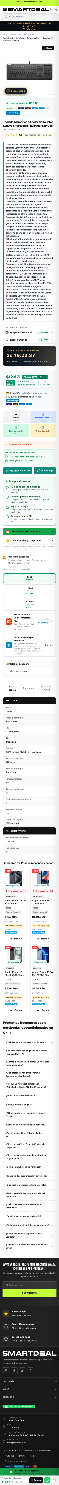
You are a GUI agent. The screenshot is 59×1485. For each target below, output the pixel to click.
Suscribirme (29, 1293)
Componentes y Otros (27, 34)
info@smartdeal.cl (16, 1442)
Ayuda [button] (6, 1389)
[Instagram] (6, 1370)
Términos (22, 1456)
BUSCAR (6, 17)
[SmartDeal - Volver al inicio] (28, 9)
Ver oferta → (16, 938)
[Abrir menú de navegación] (5, 9)
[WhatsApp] (30, 1370)
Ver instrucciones (45, 382)
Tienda (13, 34)
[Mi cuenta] (51, 9)
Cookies (33, 1456)
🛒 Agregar (36, 1480)
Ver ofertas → (29, 29)
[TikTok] (22, 1370)
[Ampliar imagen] (51, 92)
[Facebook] (14, 1370)
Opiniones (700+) (46, 688)
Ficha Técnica (11, 688)
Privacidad (9, 1456)
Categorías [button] (9, 1381)
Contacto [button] (8, 1397)
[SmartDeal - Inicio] (29, 1353)
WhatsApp (47, 470)
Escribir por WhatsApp (20, 1406)
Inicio (5, 34)
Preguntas (28, 688)
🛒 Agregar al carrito (18, 470)
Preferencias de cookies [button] (15, 1461)
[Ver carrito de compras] (55, 9)
